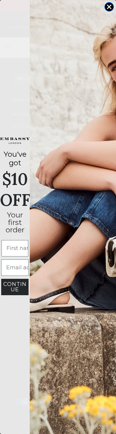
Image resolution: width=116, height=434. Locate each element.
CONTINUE (14, 287)
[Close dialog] (109, 6)
